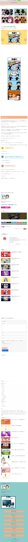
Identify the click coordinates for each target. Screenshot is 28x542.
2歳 (4, 410)
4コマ (7, 28)
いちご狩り (22, 410)
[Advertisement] (14, 50)
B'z (15, 410)
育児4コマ (3, 28)
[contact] (15, 538)
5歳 (11, 410)
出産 (2, 389)
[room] (13, 242)
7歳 (14, 410)
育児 (2, 392)
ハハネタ (3, 386)
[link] (9, 242)
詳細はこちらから (18, 0)
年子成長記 (3, 398)
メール (3, 335)
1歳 (3, 410)
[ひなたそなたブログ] (14, 2)
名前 (3, 332)
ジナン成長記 (3, 395)
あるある (19, 410)
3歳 (6, 28)
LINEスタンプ (3, 383)
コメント (3, 323)
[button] (3, 222)
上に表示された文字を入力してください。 (6, 343)
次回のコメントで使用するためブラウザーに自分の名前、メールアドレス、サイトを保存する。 (13, 340)
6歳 (12, 410)
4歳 (9, 410)
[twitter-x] (10, 242)
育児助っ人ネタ (4, 401)
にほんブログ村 (3, 202)
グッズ (3, 404)
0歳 (1, 410)
